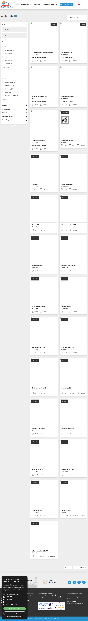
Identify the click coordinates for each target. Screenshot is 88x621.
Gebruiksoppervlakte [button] (8, 116)
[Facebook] (69, 582)
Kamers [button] (4, 105)
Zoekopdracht (28, 598)
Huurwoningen (28, 595)
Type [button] (3, 73)
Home (17, 4)
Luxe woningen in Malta (45, 593)
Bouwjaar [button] (5, 112)
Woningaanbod (26, 4)
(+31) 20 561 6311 (66, 4)
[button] (4, 594)
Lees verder (13, 591)
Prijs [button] (3, 24)
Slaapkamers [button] (6, 109)
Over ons (46, 4)
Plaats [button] (4, 42)
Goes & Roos (37, 618)
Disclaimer (71, 598)
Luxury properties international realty (49, 597)
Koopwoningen (28, 593)
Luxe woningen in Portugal (46, 595)
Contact (54, 4)
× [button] (25, 578)
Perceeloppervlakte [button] (8, 120)
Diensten (37, 4)
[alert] (15, 597)
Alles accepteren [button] (14, 608)
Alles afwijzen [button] (14, 613)
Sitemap (58, 618)
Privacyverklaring (73, 597)
